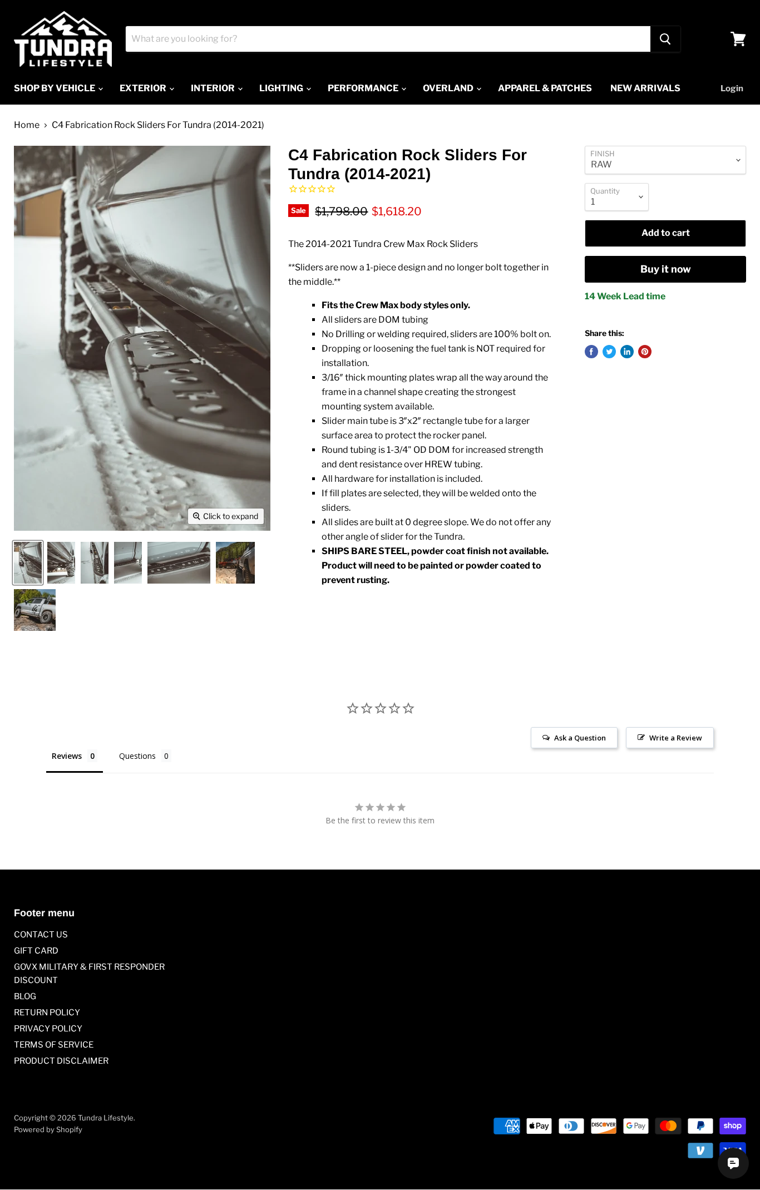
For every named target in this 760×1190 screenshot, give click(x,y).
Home (27, 125)
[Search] (665, 39)
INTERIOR (213, 88)
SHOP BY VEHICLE (55, 88)
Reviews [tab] (67, 755)
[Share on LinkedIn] (627, 351)
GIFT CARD (36, 951)
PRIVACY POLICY (48, 1029)
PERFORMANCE (364, 88)
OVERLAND (449, 88)
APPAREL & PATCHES (545, 88)
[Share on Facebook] (591, 351)
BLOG (25, 996)
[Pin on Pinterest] (645, 351)
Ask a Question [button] (580, 738)
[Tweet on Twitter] (609, 351)
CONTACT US (41, 935)
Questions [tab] (137, 755)
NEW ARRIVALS (645, 88)
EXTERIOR (144, 88)
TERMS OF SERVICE (53, 1045)
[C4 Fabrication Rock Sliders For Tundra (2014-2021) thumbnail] (28, 563)
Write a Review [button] (675, 738)
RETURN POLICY (47, 1013)
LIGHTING (282, 88)
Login (731, 88)
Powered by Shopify (48, 1129)
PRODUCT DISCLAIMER (61, 1061)
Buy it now (665, 269)
